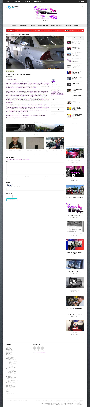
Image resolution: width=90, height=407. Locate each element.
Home (7, 34)
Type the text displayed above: (13, 186)
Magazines (8, 368)
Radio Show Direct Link (26, 1)
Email (27, 176)
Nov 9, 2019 (72, 316)
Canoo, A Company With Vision (76, 84)
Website (47, 176)
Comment (8, 161)
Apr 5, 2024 (74, 43)
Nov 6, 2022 (74, 48)
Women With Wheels (43, 130)
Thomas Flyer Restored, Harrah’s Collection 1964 (76, 66)
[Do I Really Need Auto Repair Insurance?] (75, 305)
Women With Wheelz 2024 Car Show (77, 42)
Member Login (8, 354)
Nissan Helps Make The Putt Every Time (76, 96)
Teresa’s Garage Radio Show (68, 403)
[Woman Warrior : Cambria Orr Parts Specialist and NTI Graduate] (69, 109)
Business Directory (37, 1)
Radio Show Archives (15, 1)
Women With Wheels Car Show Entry (55, 404)
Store (44, 1)
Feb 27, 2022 (74, 61)
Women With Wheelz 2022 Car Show (77, 60)
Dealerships (11, 364)
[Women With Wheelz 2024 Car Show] (69, 43)
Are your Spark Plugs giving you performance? (34, 150)
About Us (8, 353)
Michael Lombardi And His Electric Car (13, 150)
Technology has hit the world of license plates (77, 78)
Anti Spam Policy (9, 352)
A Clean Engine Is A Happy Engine (26, 30)
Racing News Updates (10, 392)
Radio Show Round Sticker (11, 386)
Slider (7, 1)
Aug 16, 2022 (74, 55)
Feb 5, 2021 (74, 79)
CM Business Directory (12, 359)
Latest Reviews (68, 25)
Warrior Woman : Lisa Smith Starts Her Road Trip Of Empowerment (77, 115)
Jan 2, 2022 (74, 67)
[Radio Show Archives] (69, 104)
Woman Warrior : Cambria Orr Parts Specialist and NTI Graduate (77, 108)
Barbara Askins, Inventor (26, 130)
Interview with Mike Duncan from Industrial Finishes (77, 72)
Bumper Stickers (23, 25)
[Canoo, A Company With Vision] (69, 85)
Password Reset (10, 357)
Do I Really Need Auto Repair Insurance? (77, 90)
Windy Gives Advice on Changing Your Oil (40, 30)
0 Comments (55, 102)
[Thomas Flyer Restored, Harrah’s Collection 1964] (69, 67)
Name (7, 176)
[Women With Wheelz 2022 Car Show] (69, 61)
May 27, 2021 (74, 73)
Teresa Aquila (10, 76)
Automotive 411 (14, 25)
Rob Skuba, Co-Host (75, 47)
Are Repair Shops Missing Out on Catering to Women (53, 151)
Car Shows (33, 25)
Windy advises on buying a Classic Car (69, 30)
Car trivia (54, 113)
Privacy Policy (9, 349)
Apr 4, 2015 (72, 334)
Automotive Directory (12, 363)
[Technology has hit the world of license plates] (69, 79)
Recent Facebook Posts (10, 382)
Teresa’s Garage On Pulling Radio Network (51, 403)
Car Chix (10, 362)
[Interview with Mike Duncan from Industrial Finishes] (69, 73)
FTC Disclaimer (9, 348)
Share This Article (34, 121)
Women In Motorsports (13, 361)
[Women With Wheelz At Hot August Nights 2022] (69, 55)
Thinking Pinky (57, 30)
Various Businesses (12, 367)
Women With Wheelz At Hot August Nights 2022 (76, 53)
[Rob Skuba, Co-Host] (69, 49)
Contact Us (8, 347)
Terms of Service (9, 350)
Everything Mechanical (43, 25)
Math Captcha (9, 193)
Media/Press (76, 25)
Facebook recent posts (56, 25)
